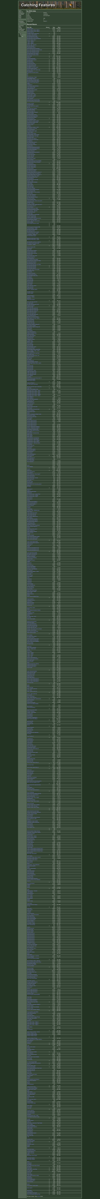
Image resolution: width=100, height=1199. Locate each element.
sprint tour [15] (30, 759)
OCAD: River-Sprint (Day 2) (33, 762)
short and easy (30, 682)
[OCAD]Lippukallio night (32, 36)
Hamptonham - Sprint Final (32, 439)
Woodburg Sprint (30, 788)
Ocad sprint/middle (31, 1125)
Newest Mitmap (30, 178)
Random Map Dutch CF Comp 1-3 (34, 172)
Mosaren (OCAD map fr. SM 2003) (34, 386)
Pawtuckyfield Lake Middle (32, 1012)
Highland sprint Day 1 (31, 666)
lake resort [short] (30, 883)
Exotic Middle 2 (30, 396)
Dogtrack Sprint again (31, 133)
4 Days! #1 (29, 582)
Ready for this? (30, 532)
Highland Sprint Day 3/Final (33, 663)
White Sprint (29, 436)
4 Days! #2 (29, 581)
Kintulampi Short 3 (31, 922)
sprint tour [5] (29, 841)
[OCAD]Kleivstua (30, 270)
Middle (28, 534)
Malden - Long (30, 180)
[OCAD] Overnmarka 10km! (33, 54)
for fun (28, 364)
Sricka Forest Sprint (31, 449)
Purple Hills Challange (32, 777)
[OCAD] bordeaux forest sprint (33, 101)
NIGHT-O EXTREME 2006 (32, 389)
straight (28, 1119)
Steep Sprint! (29, 472)
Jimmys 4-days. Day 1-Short (33, 807)
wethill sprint (29, 909)
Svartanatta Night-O (31, 450)
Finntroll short (30, 281)
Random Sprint (30, 1120)
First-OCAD (29, 272)
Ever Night (29, 973)
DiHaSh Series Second (32, 253)
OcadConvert (22, 29)
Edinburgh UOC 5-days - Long (33, 391)
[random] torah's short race (32, 139)
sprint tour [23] (30, 366)
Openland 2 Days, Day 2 (32, 858)
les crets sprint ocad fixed (32, 384)
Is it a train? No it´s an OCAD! (33, 269)
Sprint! (28, 887)
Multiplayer (21, 21)
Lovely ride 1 (29, 743)
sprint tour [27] (30, 338)
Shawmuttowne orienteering (33, 437)
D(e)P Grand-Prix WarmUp (32, 732)
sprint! (28, 1081)
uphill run (29, 545)
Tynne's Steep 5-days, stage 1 (33, 31)
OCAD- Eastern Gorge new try (33, 831)
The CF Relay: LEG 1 (31, 985)
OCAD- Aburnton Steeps (32, 904)
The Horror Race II (31, 970)
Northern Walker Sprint (32, 1035)
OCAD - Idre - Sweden (31, 44)
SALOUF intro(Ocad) (31, 215)
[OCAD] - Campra (30, 203)
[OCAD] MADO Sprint (31, 235)
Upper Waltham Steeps (32, 531)
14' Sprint (29, 376)
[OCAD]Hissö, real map (32, 128)
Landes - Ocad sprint (31, 712)
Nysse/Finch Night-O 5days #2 (33, 326)
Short (28, 662)
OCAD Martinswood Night (32, 259)
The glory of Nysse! (31, 273)
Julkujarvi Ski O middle (32, 1051)
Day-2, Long (29, 895)
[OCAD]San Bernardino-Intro (33, 243)
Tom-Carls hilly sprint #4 (32, 301)
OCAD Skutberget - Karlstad (33, 955)
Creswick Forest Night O (32, 501)
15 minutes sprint (30, 637)
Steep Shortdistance (31, 454)
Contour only (29, 213)
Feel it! (28, 988)
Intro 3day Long (30, 354)
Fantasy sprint (30, 28)
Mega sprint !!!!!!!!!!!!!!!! (31, 647)
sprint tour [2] (29, 852)
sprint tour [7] (29, 824)
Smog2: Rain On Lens (31, 627)
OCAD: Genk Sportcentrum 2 (33, 789)
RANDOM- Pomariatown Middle (34, 832)
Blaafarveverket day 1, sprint (33, 239)
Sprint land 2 (29, 499)
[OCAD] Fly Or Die (31, 230)
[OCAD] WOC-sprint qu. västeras (34, 242)
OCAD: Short (29, 559)
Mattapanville (30, 145)
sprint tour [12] (30, 772)
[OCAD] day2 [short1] (31, 267)
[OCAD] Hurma (30, 163)
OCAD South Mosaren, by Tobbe (34, 264)
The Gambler (30, 330)
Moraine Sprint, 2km (31, 1065)
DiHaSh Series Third (31, 252)
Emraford (29, 486)
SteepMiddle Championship (33, 432)
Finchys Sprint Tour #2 (31, 424)
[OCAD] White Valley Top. (32, 275)
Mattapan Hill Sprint (31, 524)
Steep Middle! (30, 466)
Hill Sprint (29, 359)
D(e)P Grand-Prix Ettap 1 (32, 718)
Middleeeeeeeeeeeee (31, 621)
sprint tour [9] (29, 816)
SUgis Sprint (29, 1091)
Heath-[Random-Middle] (32, 182)
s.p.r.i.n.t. (29, 506)
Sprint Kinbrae (30, 1181)
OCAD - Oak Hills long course (33, 220)
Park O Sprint (30, 861)
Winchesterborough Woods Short (34, 962)
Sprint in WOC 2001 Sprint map (33, 69)
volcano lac (29, 605)
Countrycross (30, 1130)
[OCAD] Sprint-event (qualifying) (34, 38)
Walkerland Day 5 (31, 937)
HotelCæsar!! (30, 544)
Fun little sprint (30, 303)
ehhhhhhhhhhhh (30, 700)
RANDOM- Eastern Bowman (33, 822)
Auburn (28, 927)
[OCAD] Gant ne (30, 32)
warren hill (29, 998)
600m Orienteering (31, 924)
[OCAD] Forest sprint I (31, 170)
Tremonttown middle (31, 325)
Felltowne (29, 753)
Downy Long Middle (31, 566)
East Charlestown (31, 696)
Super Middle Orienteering (32, 640)
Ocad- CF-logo (30, 1141)
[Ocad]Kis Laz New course (32, 67)
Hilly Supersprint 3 (31, 471)
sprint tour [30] (30, 280)
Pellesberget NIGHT (31, 47)
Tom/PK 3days (30, 293)
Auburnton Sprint (30, 1015)
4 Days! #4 (29, 578)
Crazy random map (31, 87)
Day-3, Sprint (30, 894)
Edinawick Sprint (30, 622)
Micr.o (28, 1028)
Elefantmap (29, 1168)
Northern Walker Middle (32, 1034)
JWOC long (29, 358)
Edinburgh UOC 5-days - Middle (34, 394)
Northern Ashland (30, 711)
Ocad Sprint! (29, 576)
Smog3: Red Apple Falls (32, 626)
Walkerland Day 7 (31, 934)
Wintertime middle (31, 1140)
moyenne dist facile (31, 702)
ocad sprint (29, 690)
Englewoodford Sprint (31, 1133)
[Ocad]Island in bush (31, 66)
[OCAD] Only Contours (32, 144)
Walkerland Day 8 (31, 933)
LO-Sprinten (29, 1019)
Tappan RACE (30, 875)
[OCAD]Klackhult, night (32, 130)
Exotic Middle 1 (30, 398)
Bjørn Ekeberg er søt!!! (31, 818)
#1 (27, 76)
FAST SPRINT (30, 375)
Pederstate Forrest (31, 1070)
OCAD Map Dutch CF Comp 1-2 (34, 173)
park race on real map (31, 416)
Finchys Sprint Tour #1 (31, 425)
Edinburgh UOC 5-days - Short (33, 393)
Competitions (22, 22)
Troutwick (29, 1055)
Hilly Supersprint (30, 479)
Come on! (29, 1108)
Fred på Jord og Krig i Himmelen (34, 812)
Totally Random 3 (30, 88)
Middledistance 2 (30, 676)
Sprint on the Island (31, 1046)
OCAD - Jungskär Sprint (32, 289)
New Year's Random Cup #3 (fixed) (34, 49)
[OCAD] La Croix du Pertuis (33, 316)
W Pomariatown (30, 1084)
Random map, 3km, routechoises (34, 698)
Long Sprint (29, 774)
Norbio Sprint (30, 1075)
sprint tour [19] (30, 723)
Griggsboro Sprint (31, 339)
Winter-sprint (29, 701)
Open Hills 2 (29, 431)
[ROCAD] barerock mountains (33, 48)
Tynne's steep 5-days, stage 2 (33, 29)
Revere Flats (29, 588)
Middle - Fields (30, 341)
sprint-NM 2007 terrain (32, 311)
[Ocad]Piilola (29, 140)
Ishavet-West (29, 1014)
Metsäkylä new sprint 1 (32, 138)
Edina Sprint (29, 1187)
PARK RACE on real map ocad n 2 (34, 378)
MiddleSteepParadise (31, 491)
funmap (28, 905)
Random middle (30, 113)
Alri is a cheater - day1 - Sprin (33, 350)
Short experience (30, 838)
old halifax (29, 1100)
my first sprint (30, 713)
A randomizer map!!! (31, 158)
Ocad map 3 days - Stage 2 (33, 1023)
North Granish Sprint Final (32, 631)
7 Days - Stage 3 (30, 41)
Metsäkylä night (30, 137)
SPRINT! (29, 1043)
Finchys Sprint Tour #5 (31, 420)
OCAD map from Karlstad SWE (33, 227)
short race (29, 1071)
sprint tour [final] (30, 803)
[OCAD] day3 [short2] (31, 265)
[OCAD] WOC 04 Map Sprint (33, 79)
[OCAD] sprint (30, 71)
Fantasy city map (30, 155)
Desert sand (29, 667)
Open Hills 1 (29, 456)
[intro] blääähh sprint (31, 119)
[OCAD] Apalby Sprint (31, 346)
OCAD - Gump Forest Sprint (33, 914)
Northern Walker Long (31, 1033)
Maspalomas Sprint (31, 415)
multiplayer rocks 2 (31, 600)
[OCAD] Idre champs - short (33, 127)
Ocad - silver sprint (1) (31, 697)
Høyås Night (29, 1128)
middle (28, 546)
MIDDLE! (29, 298)
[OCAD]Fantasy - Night (32, 77)
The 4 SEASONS (30, 460)
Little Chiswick (30, 98)
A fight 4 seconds (30, 1153)
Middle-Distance (30, 505)
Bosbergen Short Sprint (32, 1155)
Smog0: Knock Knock (31, 630)
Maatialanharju (30, 202)
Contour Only (30, 193)
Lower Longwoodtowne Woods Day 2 (35, 849)
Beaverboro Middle (31, 188)
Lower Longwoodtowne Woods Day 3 (35, 848)
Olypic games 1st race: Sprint (33, 318)
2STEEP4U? (29, 84)
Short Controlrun (30, 913)
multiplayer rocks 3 (31, 560)
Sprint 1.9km (29, 592)
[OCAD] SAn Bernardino (32, 229)
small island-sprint (31, 1111)
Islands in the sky (30, 445)
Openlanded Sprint (31, 411)
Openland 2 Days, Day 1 (32, 859)
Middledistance (30, 401)
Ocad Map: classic (31, 980)
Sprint (28, 413)
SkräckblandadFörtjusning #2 (33, 148)
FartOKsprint (29, 613)
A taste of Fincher (30, 97)
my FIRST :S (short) (31, 943)
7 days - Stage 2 (30, 42)
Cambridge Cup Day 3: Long (33, 1116)
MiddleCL (29, 485)
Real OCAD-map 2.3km (32, 255)
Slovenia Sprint (30, 168)
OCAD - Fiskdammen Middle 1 (33, 426)
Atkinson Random (31, 123)
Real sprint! (29, 695)
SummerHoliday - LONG (32, 228)
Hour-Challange (30, 792)
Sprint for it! (29, 1041)
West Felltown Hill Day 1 (32, 1000)
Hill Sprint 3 (29, 277)
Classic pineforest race (32, 1054)
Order (20, 15)
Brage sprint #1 (30, 286)
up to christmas (30, 826)
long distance (30, 715)
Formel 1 (29, 819)
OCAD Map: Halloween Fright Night (34, 1123)
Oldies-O (29, 1121)
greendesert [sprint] (31, 866)
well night (29, 1003)
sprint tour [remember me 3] (33, 547)
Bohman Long (30, 929)
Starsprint (29, 1176)
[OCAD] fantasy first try (31, 274)
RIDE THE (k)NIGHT (31, 335)
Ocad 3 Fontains (30, 319)
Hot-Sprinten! (30, 1029)
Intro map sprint (30, 947)
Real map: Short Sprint (32, 1018)
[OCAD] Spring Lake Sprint (32, 53)
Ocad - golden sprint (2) (32, 688)
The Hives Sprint (30, 1144)
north (28, 1045)
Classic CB (29, 1171)
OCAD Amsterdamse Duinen (33, 189)
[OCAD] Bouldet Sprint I (32, 142)
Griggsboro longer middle (32, 821)
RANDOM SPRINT (31, 109)
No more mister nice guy (32, 806)
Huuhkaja (29, 733)
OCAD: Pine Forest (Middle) (33, 641)
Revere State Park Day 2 (32, 990)
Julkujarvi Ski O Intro (31, 1086)
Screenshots (21, 13)
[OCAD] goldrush (30, 258)
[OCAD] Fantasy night (31, 64)
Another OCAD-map (31, 1103)
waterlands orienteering (32, 625)
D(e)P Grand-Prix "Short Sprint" (33, 474)
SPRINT (28, 507)
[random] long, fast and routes (33, 99)
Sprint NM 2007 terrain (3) (32, 309)
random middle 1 (30, 920)
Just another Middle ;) (31, 504)
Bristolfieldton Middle (31, 963)
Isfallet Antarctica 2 (31, 778)
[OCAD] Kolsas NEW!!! (31, 117)
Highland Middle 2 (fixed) (32, 361)
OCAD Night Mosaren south (33, 223)
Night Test (29, 388)
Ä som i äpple (30, 1124)
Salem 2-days (30, 900)
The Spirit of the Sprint (31, 636)
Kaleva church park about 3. (33, 82)
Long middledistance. (31, 315)
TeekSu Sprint (30, 132)
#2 (27, 74)
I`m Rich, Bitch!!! (30, 842)
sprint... (28, 577)
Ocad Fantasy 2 (30, 739)
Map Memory (30, 405)
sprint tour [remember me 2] (33, 549)
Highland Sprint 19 (31, 111)
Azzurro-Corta (30, 1008)
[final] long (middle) (31, 799)
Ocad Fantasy (30, 741)
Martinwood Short (31, 348)
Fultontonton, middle (31, 96)
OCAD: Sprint (30, 572)
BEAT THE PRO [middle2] (32, 399)
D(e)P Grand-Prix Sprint (32, 529)
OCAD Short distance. (31, 1080)
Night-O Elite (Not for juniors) (33, 430)
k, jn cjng (29, 869)
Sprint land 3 (29, 497)
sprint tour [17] (30, 749)
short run (29, 1143)
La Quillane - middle (31, 244)
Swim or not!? (30, 779)
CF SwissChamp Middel (32, 1088)
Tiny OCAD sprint (30, 403)
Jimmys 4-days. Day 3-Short (33, 801)
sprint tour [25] (30, 345)
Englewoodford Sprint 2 (32, 1126)
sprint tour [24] (30, 365)
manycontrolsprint (31, 129)
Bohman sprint (30, 932)
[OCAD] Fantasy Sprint (32, 114)
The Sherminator (30, 587)
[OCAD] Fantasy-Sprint (32, 68)
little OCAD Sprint (30, 198)
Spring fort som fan (31, 1069)
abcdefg (28, 611)
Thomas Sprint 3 (30, 1110)
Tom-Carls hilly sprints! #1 (32, 314)
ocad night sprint (30, 660)
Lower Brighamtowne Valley (33, 1175)
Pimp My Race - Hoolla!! (32, 890)
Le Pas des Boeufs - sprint (32, 233)
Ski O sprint (29, 1106)
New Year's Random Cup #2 (33, 51)
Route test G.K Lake (31, 672)
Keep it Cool (29, 452)
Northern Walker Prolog (32, 1038)
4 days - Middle (30, 653)
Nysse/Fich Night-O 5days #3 (33, 324)
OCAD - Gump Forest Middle (33, 1007)
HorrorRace (29, 444)
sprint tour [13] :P (30, 771)
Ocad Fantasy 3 (30, 736)
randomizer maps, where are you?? (34, 204)
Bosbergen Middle (31, 1159)
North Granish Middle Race (33, 596)
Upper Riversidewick (31, 1013)
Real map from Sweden (32, 108)
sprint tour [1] (29, 862)
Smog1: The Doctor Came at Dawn (34, 628)
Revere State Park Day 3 (32, 989)
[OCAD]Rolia (29, 278)
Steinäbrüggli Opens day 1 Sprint (34, 363)
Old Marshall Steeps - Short (33, 571)
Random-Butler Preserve (32, 878)
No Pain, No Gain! (31, 323)
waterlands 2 (29, 601)
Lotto (28, 1136)
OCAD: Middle (30, 583)
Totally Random (30, 92)
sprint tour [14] (30, 761)
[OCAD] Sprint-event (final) (32, 37)
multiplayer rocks (30, 612)
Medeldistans (30, 798)
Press (20, 16)
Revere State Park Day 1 (32, 992)
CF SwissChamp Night (32, 1061)
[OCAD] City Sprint (31, 63)
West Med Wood (30, 1149)
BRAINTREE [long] (31, 758)
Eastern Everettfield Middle (32, 703)
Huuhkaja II (29, 731)
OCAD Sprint (29, 570)
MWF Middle (29, 856)
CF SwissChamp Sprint (32, 1074)
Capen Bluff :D (30, 1053)
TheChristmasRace (31, 707)
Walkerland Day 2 (31, 940)
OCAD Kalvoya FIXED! (32, 250)
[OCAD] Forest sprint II (31, 169)
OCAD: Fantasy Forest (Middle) (33, 879)
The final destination (31, 874)
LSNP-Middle (30, 892)
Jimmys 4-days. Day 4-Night (33, 797)
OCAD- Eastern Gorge (31, 837)
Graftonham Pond (31, 833)
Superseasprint (30, 598)
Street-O (29, 57)
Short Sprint (29, 987)
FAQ (20, 26)
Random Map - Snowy (31, 836)
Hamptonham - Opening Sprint (33, 442)
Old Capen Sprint (30, 1049)
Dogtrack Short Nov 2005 (32, 1002)
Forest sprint (29, 418)
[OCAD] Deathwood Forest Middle (34, 160)
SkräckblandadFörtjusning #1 (33, 152)
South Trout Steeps (31, 754)
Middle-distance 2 (31, 530)
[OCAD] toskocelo (31, 118)
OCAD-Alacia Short (31, 977)
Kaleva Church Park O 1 (32, 526)
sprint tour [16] (30, 751)
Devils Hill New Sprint (31, 285)
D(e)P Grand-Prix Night (32, 710)
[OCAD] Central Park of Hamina (33, 162)
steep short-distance (31, 331)
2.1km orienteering (31, 585)
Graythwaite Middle (31, 379)
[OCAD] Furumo (30, 62)
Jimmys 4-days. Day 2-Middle (33, 804)
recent (38, 1196)
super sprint (29, 950)
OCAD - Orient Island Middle (33, 1056)
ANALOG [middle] (31, 871)
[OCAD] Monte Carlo (31, 263)
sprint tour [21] (30, 369)
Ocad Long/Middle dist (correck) (34, 1063)
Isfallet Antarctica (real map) (33, 811)
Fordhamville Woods (31, 983)
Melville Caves (30, 124)
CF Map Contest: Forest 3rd (33, 33)
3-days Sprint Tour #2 (31, 514)
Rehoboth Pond (30, 459)
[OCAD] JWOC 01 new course (33, 192)
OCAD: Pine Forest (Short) (32, 658)
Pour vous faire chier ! (31, 1099)
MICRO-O (29, 1050)
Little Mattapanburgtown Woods (33, 610)
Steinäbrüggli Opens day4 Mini (33, 349)
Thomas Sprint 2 (30, 1151)
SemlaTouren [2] (30, 320)
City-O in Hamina (30, 410)
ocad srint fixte (30, 687)
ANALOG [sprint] (30, 873)
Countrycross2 (30, 1129)
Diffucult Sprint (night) (31, 591)
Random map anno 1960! (32, 208)
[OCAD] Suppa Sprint (31, 165)
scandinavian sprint (31, 747)
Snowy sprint (29, 728)
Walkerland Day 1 (31, 942)
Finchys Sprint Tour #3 (31, 423)
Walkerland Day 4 (31, 938)
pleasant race (30, 1134)
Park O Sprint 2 (30, 773)
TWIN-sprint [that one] (31, 371)
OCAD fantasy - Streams (32, 210)
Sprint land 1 (29, 511)
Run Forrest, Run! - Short (32, 496)
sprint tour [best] (30, 334)
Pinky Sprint (29, 1105)
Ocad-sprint (29, 903)
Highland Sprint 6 (30, 305)
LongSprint (29, 447)
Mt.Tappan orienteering (32, 554)
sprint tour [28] (30, 306)
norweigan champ (31, 984)
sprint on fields (30, 642)
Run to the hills (30, 1135)
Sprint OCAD (29, 446)
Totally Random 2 (30, 91)
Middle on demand (31, 556)
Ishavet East (29, 1059)
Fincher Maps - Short (31, 94)
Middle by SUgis (30, 602)
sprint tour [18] (30, 729)
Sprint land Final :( (31, 475)
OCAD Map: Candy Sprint (32, 1185)
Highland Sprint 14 (31, 257)
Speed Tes (29, 470)
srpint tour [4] (29, 843)
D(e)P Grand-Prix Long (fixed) (33, 525)
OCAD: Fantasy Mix (31, 247)
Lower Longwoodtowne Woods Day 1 (35, 851)
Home (20, 10)
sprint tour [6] (29, 834)
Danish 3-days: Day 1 (31, 39)
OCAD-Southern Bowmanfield (33, 994)
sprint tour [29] (30, 288)
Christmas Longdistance (32, 717)
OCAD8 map (29, 1170)
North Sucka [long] (31, 917)
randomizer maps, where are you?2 (34, 200)
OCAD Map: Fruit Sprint (32, 1192)
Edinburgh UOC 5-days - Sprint (33, 390)
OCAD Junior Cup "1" (31, 205)
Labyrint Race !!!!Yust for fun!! (33, 409)
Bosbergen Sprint (30, 1158)
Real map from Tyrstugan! (32, 975)
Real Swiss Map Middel (32, 978)
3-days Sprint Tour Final (32, 512)
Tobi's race (29, 249)
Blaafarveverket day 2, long (33, 238)
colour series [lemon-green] (33, 542)
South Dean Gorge (31, 143)
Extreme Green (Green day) (33, 638)
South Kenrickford (31, 1113)
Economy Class (30, 764)
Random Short (30, 1005)
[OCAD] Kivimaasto (31, 212)
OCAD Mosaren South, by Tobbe (34, 260)
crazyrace (29, 910)
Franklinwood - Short (31, 370)
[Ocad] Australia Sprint (31, 59)
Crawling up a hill (30, 522)
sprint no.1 (29, 564)
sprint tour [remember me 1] (33, 550)
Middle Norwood (30, 928)
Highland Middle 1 (31, 383)
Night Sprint (29, 954)
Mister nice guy (30, 949)
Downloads (21, 25)
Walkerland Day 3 (31, 939)
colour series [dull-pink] (32, 539)
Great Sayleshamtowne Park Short (34, 1068)
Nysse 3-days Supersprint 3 (33, 678)
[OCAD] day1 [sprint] (31, 268)
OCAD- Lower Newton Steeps (33, 1009)
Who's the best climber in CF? (33, 782)
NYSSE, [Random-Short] (32, 197)
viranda (28, 1048)
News (20, 17)
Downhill (29, 617)
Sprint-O (29, 880)
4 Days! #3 (29, 580)
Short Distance (30, 814)
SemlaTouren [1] (30, 321)
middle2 (28, 884)
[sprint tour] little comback (32, 112)
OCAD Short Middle (31, 1066)
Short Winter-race (30, 827)
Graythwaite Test (30, 400)
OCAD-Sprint (30, 283)
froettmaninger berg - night (32, 1115)
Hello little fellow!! (30, 677)
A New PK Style (30, 187)
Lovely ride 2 (29, 742)
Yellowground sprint (31, 1150)
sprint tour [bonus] (31, 796)
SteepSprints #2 (30, 336)
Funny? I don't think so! (32, 657)
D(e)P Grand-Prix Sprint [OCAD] (34, 784)
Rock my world (30, 661)
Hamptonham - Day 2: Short (33, 441)
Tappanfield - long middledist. (33, 864)
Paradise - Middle (31, 296)
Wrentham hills (30, 877)
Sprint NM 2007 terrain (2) (32, 310)
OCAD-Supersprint (31, 1179)
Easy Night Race (30, 915)
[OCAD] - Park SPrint (31, 167)
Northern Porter (30, 993)
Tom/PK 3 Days (30, 291)
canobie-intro (30, 340)
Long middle (29, 509)
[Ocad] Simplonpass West (32, 116)
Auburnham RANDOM (31, 149)
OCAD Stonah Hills (31, 190)
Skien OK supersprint (31, 746)
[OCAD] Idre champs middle (33, 121)
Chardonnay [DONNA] (31, 557)
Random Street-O (30, 150)
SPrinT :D (29, 1064)
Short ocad (29, 1073)
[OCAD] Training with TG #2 (33, 304)
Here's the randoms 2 (31, 194)
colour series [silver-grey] (32, 541)
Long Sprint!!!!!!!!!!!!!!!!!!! (31, 623)
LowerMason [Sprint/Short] (32, 86)
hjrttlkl (28, 867)
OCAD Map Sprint (31, 1094)
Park (28, 1098)
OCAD (28, 724)
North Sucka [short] (31, 919)
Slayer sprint (29, 284)
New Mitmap (29, 517)
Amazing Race (30, 451)
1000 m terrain (30, 744)
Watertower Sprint (31, 299)
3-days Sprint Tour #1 (31, 515)
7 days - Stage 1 (30, 43)
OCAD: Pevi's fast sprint (32, 944)
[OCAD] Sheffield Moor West (33, 81)
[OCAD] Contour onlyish (32, 89)
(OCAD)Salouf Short (31, 164)
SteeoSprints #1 (30, 360)
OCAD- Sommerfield (31, 868)
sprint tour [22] (30, 368)
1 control (29, 912)
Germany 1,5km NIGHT (32, 34)
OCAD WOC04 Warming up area (34, 218)
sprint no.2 (29, 562)
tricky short (29, 908)
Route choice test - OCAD (32, 477)
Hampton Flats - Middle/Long (33, 510)
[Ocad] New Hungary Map (32, 122)
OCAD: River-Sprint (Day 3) (33, 748)
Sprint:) (28, 527)
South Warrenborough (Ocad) (33, 1165)
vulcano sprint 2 (30, 586)
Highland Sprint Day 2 (31, 665)
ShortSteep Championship (32, 429)
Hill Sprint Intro (30, 643)
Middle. (28, 500)
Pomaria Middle (30, 957)
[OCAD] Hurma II (30, 153)
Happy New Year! (30, 675)
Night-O (28, 490)
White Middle (30, 435)
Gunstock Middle (30, 535)
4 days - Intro (29, 656)
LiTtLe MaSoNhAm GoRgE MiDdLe (34, 1039)
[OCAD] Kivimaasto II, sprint (33, 209)
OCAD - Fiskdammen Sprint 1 (33, 427)
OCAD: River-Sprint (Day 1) (33, 767)
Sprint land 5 (29, 482)
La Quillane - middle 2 (31, 234)
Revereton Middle (31, 952)
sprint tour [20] (30, 721)
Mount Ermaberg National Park (33, 1194)
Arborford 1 (29, 1163)
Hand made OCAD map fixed (33, 353)
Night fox (29, 776)
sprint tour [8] (29, 823)
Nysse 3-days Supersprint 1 (33, 681)
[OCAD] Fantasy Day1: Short (33, 175)
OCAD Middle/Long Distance (33, 1079)
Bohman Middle (30, 930)
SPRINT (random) (31, 93)
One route (29, 574)
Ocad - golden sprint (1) (32, 691)
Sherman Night (30, 968)
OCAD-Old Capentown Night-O (33, 1004)
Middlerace (29, 492)
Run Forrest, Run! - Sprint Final (33, 494)
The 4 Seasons (30, 461)
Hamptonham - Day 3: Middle (33, 440)
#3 (27, 73)
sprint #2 (29, 1020)
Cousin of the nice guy (31, 945)
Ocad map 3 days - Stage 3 (33, 1021)
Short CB (29, 1172)
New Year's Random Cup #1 (33, 52)
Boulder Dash (30, 481)
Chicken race (30, 1139)
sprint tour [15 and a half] (32, 752)
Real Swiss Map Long (31, 972)
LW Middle (29, 1164)
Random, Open (30, 157)
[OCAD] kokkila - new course (33, 134)
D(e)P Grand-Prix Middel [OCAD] (34, 793)
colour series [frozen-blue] (32, 537)
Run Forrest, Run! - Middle (32, 495)
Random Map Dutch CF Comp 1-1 (34, 174)
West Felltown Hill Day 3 (32, 999)
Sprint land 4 (29, 489)
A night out (29, 329)
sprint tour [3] (29, 844)
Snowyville (29, 756)
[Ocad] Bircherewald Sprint (32, 72)
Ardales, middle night (31, 217)
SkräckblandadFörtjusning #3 (33, 147)
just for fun (29, 480)
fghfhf (28, 686)
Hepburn (29, 126)
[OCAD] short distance (31, 262)
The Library (21, 30)
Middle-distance (30, 593)
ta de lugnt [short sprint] (32, 552)
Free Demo (21, 14)
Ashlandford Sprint (31, 673)
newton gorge (30, 1101)
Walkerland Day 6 (31, 935)
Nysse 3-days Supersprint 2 (33, 680)
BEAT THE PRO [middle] (32, 519)
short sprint (29, 651)
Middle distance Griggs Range (33, 1017)
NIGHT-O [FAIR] (30, 351)
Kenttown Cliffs (30, 846)
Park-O (28, 1083)
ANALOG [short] (30, 872)
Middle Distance (30, 727)
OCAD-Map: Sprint (31, 607)
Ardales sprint (30, 184)
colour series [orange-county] (33, 536)
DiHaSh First (29, 254)
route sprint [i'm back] (31, 374)
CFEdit (20, 28)
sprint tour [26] (30, 344)
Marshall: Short (30, 356)
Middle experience (31, 839)
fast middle (29, 419)
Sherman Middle (30, 965)
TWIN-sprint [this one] (31, 373)
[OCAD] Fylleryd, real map (32, 179)
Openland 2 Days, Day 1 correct (34, 857)
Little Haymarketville (31, 1093)
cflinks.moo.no (30, 404)
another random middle (32, 813)
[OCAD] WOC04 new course (33, 232)
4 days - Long (30, 655)
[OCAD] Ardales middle (32, 219)
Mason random (30, 159)
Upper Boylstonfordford (32, 671)
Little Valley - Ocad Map (32, 1169)
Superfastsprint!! (30, 455)
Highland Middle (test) (31, 333)
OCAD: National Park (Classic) (33, 817)
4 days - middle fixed (31, 648)
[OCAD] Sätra (30, 61)
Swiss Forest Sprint (31, 618)
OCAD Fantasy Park (31, 199)
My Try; (28, 107)
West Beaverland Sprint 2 (32, 520)
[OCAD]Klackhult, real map (32, 135)
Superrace (29, 646)
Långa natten (30, 847)
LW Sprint (29, 1166)
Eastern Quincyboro (31, 567)
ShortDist (29, 1114)
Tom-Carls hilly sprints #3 (32, 308)
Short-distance (30, 1040)
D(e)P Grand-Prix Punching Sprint (34, 484)
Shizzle (28, 650)
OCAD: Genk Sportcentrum (32, 794)
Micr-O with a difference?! (32, 516)
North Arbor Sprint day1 (32, 590)
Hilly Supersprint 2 (31, 476)
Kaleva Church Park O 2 (32, 502)
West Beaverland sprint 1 (32, 521)
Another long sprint (31, 154)
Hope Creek (29, 1174)
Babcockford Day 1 (31, 1180)
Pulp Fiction (29, 328)
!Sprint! (28, 469)
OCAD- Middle (30, 222)
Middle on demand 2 (31, 555)
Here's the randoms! (31, 195)
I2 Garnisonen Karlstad (32, 974)
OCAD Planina (30, 207)
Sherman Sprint (30, 969)
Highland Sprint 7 (30, 295)
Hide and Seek (30, 565)
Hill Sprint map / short (31, 616)
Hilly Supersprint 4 (31, 457)
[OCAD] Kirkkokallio (31, 58)
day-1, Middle (30, 897)
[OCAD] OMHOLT (30, 46)
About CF (21, 12)
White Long (29, 434)
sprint (28, 685)
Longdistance (30, 738)
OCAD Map (29, 1058)
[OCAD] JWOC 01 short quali (33, 214)
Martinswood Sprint (31, 380)
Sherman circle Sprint (31, 964)
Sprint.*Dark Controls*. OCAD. (33, 1031)
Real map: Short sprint (31, 853)
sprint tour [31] (30, 279)
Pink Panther (29, 343)
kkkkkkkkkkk (29, 1177)
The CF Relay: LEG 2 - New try (33, 960)
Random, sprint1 (30, 103)
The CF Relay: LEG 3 (31, 948)
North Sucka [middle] (31, 918)
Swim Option (29, 1026)
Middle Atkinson (30, 185)
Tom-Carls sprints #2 (31, 313)
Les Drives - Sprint (31, 923)
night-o (28, 83)
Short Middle (29, 635)
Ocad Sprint (29, 787)
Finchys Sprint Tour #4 (31, 421)
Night (28, 889)
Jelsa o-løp (29, 56)
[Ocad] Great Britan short (32, 177)
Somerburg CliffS (30, 1096)
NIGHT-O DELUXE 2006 (32, 406)
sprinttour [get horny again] (32, 106)
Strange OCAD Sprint (31, 1089)
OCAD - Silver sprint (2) (32, 693)
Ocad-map (29, 997)
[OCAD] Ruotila (30, 104)
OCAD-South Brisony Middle (33, 958)
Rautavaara (29, 248)
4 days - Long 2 (30, 652)
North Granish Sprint (31, 632)
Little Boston (29, 408)
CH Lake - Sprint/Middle (32, 569)
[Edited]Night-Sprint (31, 78)
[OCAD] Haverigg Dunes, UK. (33, 355)
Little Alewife (29, 183)
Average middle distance (32, 982)
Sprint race (29, 769)
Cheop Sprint (30, 1191)
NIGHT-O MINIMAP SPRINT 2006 (34, 414)
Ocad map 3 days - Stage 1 (33, 1024)
